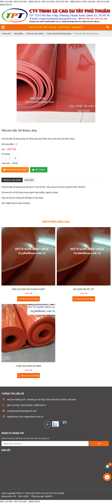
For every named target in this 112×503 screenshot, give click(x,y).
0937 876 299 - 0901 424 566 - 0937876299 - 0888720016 (56, 27)
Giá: (3, 149)
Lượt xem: (5, 163)
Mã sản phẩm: (7, 144)
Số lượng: (5, 153)
